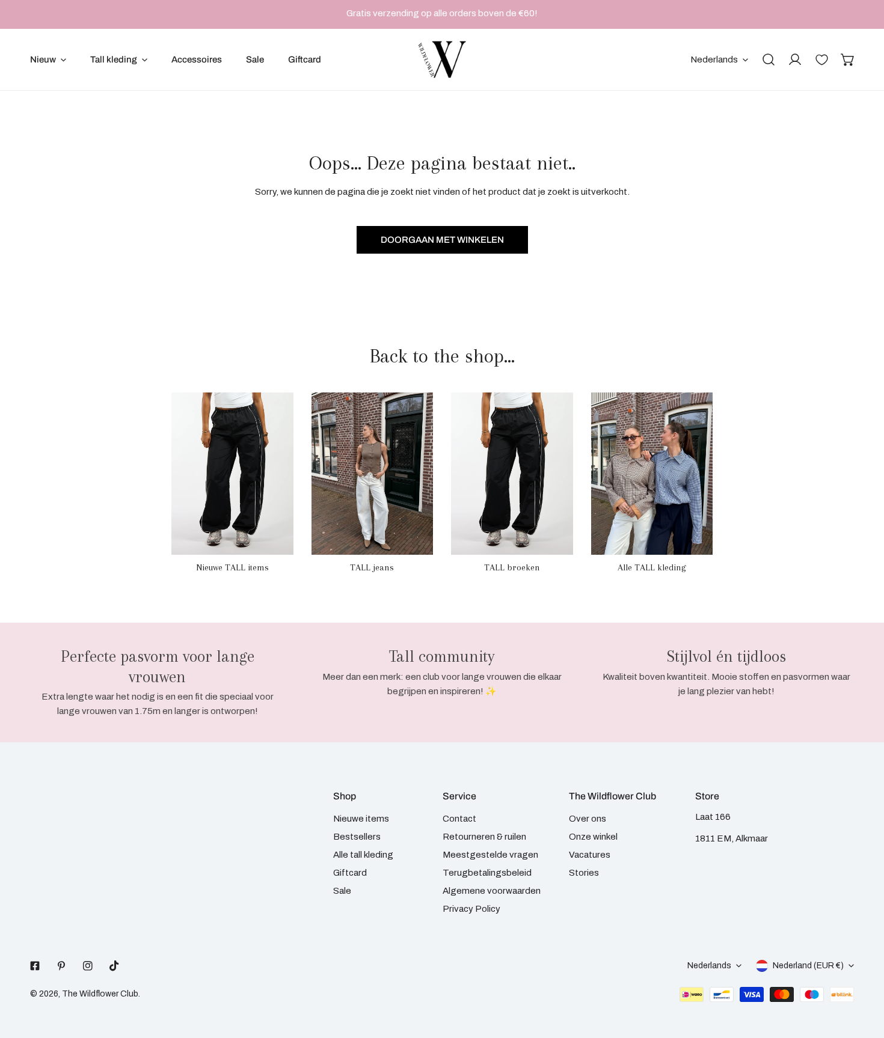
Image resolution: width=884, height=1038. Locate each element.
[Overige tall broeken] (512, 473)
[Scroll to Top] (862, 974)
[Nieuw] (232, 473)
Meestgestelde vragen (490, 854)
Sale (342, 891)
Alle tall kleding (363, 854)
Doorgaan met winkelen (442, 240)
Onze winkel (593, 836)
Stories (584, 873)
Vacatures (589, 854)
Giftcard (350, 873)
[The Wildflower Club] (442, 59)
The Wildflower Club (100, 993)
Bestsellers (357, 836)
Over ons (587, 818)
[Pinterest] (61, 966)
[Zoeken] (768, 59)
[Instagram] (88, 966)
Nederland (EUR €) (808, 965)
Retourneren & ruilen (484, 836)
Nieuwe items (361, 818)
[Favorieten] (821, 59)
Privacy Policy (471, 909)
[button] (848, 59)
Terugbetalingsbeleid (487, 873)
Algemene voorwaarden (492, 891)
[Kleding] (652, 473)
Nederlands (714, 59)
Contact (459, 818)
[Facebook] (35, 966)
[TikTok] (114, 965)
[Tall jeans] (373, 473)
